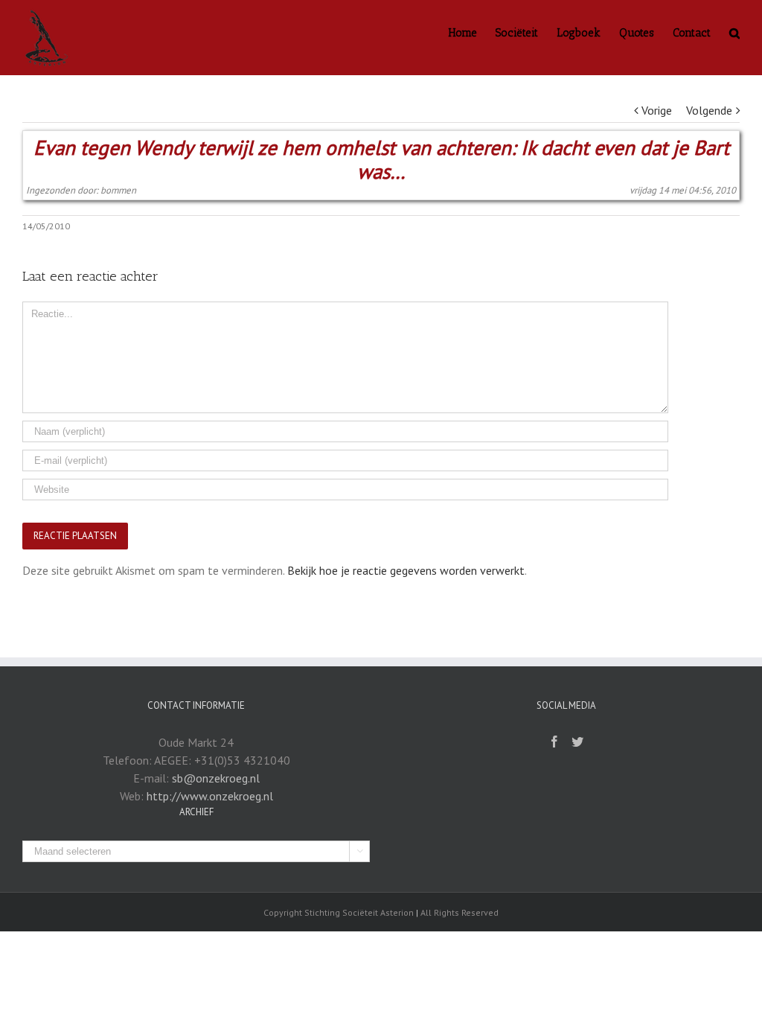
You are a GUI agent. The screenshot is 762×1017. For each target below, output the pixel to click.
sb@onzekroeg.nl (216, 778)
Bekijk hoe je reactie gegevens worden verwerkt (406, 570)
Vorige (656, 110)
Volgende (709, 110)
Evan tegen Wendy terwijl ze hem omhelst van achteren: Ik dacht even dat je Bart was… (381, 160)
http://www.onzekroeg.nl (210, 795)
